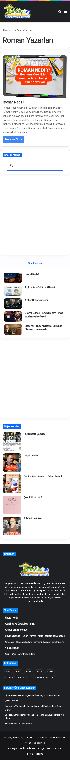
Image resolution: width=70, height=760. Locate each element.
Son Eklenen (35, 263)
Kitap (28, 672)
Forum (30, 754)
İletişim (39, 754)
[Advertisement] (35, 215)
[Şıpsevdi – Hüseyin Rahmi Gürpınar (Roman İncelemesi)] (13, 329)
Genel (7, 672)
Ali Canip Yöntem (33, 518)
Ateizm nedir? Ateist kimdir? (19, 723)
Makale (39, 672)
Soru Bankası (24, 677)
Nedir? (50, 672)
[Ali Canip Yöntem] (12, 526)
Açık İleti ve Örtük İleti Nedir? (40, 287)
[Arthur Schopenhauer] (13, 303)
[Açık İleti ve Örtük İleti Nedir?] (13, 291)
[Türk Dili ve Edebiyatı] (18, 11)
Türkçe (41, 748)
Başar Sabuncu (32, 455)
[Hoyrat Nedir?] (13, 278)
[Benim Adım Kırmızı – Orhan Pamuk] (12, 483)
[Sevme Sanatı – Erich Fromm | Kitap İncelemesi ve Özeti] (13, 316)
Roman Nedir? (13, 102)
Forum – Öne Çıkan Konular (19, 687)
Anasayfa (10, 30)
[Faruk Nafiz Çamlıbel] (12, 441)
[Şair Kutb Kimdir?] (12, 505)
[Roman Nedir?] (35, 76)
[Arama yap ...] (60, 13)
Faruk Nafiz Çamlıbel (35, 434)
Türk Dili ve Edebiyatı (44, 677)
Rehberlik (8, 677)
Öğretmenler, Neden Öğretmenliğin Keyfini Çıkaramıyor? (32, 695)
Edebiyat (31, 748)
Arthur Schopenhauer (36, 300)
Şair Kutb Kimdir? (33, 497)
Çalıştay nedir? (12, 700)
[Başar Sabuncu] (12, 462)
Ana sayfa (12, 748)
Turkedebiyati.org (20, 737)
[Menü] (65, 13)
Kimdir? (18, 672)
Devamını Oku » (13, 139)
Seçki (22, 748)
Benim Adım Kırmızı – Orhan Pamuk (43, 476)
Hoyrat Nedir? (32, 274)
